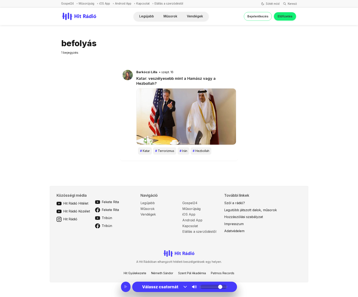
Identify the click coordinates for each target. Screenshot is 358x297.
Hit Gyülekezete (135, 273)
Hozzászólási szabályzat (243, 217)
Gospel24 (67, 3)
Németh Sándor (162, 273)
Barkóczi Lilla (146, 72)
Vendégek (195, 16)
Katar (145, 151)
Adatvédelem (234, 231)
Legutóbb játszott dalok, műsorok (250, 210)
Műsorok (170, 16)
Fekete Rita (110, 202)
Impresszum (234, 224)
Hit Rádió (70, 219)
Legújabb (146, 16)
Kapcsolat (143, 3)
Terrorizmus (164, 151)
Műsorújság (86, 3)
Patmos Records (222, 273)
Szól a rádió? (234, 203)
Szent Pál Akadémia (192, 273)
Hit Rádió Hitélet (75, 203)
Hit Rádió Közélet (76, 211)
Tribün (107, 218)
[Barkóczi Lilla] (127, 75)
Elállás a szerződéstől (169, 3)
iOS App (104, 3)
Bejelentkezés (257, 16)
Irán (183, 151)
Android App (123, 3)
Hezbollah (201, 151)
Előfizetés (285, 16)
